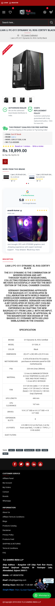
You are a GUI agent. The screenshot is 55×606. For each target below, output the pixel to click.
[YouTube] (40, 464)
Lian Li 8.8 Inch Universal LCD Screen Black (19, 175)
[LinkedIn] (33, 464)
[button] (26, 183)
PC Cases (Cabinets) (29, 35)
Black (5, 454)
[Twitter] (21, 464)
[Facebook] (14, 464)
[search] (51, 22)
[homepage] (18, 35)
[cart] (51, 12)
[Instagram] (27, 464)
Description (8, 259)
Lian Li (13, 137)
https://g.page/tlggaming (25, 590)
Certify (45, 450)
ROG (38, 450)
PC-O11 (19, 450)
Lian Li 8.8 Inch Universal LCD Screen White (44, 175)
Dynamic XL (29, 450)
